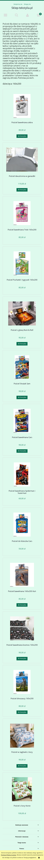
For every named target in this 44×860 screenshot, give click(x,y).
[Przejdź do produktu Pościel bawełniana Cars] (22, 421)
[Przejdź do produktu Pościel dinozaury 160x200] (22, 682)
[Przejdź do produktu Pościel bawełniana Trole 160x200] (22, 213)
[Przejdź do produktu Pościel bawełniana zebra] (22, 106)
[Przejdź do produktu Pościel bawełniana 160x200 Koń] (22, 575)
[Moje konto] (27, 15)
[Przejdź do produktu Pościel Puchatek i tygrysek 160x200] (22, 263)
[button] (5, 15)
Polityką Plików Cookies (8, 855)
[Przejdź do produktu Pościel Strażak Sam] (22, 367)
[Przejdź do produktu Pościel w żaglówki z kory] (22, 736)
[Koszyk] (38, 15)
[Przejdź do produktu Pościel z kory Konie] (22, 789)
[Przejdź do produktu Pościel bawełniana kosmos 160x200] (22, 628)
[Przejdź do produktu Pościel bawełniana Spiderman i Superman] (22, 474)
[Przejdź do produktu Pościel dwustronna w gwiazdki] (22, 160)
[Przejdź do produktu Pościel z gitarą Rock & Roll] (22, 313)
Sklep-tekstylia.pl (22, 8)
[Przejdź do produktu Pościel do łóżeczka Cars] (22, 525)
